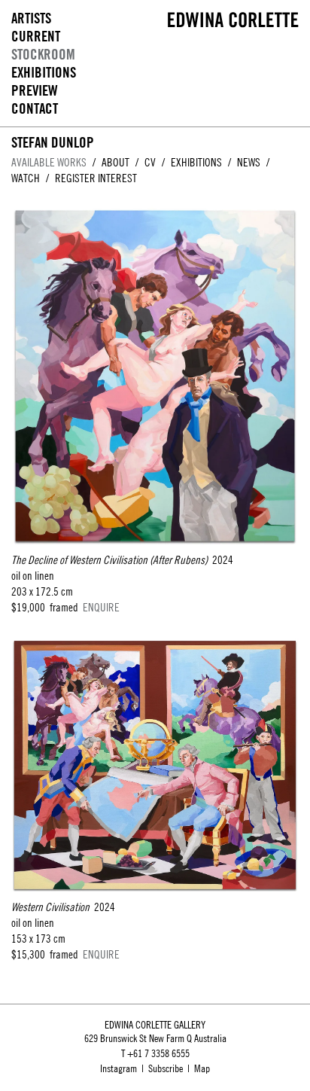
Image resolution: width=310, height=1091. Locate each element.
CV (150, 162)
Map (202, 1068)
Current (35, 36)
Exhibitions (43, 73)
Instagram (118, 1068)
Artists (31, 18)
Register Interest (96, 178)
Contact (34, 109)
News (248, 162)
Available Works (49, 162)
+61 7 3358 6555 (158, 1053)
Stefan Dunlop (52, 142)
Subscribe (165, 1068)
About (115, 162)
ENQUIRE (101, 607)
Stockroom (43, 54)
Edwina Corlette (233, 19)
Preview (34, 91)
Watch (25, 178)
